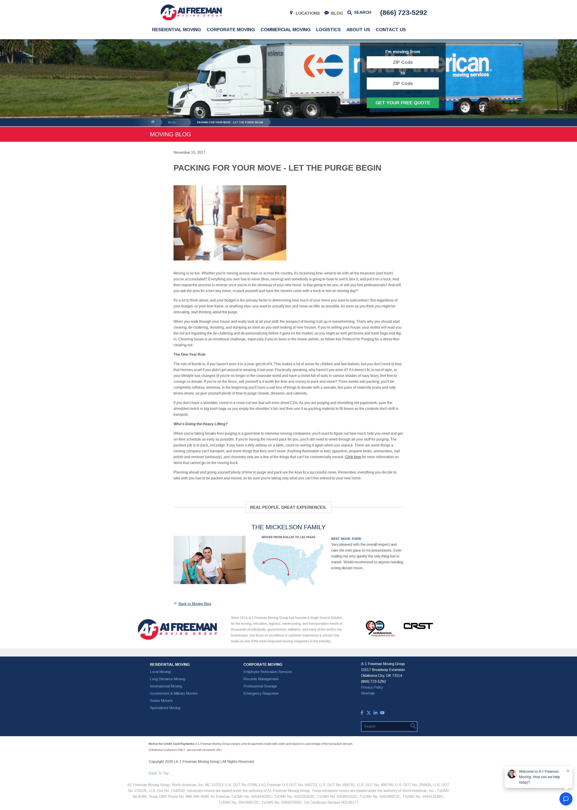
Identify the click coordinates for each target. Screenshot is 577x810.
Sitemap (368, 693)
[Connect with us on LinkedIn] (375, 714)
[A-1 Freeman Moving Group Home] (191, 12)
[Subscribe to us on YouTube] (382, 714)
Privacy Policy (372, 687)
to (403, 73)
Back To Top (159, 773)
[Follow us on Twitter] (368, 714)
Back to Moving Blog (195, 604)
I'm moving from (402, 51)
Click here (353, 457)
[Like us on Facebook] (362, 714)
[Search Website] (413, 727)
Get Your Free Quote (403, 102)
